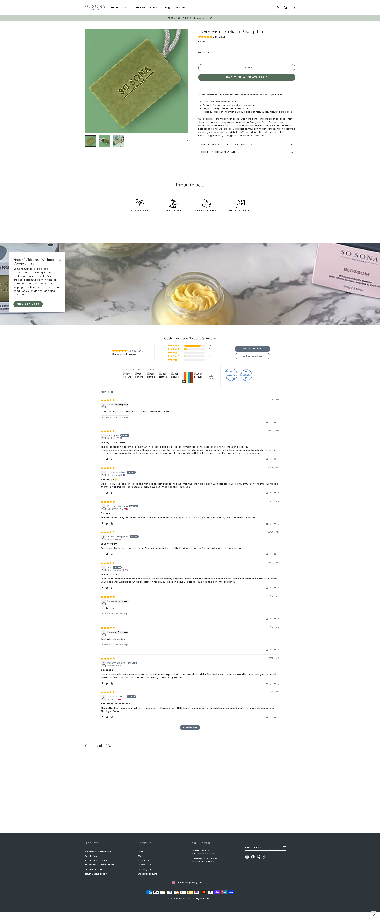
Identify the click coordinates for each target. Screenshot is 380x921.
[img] (108, 400)
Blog (167, 7)
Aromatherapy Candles (97, 860)
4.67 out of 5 (135, 350)
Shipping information (218, 152)
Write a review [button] (252, 348)
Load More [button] (190, 727)
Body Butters (91, 856)
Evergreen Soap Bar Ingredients (227, 144)
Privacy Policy (145, 865)
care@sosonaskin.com (203, 853)
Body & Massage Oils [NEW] (99, 851)
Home (114, 7)
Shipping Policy (146, 869)
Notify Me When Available (246, 77)
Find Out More (28, 304)
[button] (205, 36)
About (154, 7)
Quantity (204, 52)
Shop (125, 7)
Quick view (109, 801)
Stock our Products (147, 874)
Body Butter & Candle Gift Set (99, 865)
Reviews (140, 7)
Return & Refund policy (96, 874)
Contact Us (143, 860)
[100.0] (231, 375)
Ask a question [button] (252, 356)
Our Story (143, 856)
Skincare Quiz (182, 7)
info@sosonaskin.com (203, 861)
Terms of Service (93, 869)
